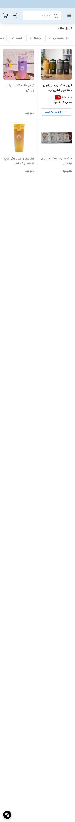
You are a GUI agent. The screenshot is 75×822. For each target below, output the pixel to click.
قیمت (19, 38)
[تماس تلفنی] (7, 815)
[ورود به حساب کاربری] (16, 15)
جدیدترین (58, 38)
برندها (37, 38)
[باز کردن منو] (68, 15)
